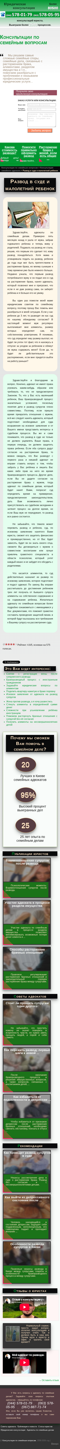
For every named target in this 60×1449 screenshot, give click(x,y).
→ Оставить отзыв (49, 1380)
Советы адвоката (8, 1426)
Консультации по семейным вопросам (19, 168)
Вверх (55, 1444)
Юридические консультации (13, 1430)
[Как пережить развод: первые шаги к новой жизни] (26, 1070)
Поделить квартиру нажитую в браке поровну (30, 691)
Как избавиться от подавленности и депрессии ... (27, 1098)
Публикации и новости (27, 1426)
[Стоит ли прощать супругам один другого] (26, 1023)
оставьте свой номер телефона (22, 1414)
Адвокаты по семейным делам (40, 1430)
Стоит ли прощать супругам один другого (27, 1004)
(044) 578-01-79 (19, 1403)
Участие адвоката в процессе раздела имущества (27, 904)
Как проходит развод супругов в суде (27, 1154)
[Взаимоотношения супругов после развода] (26, 880)
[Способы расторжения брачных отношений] (26, 969)
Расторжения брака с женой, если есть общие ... (48, 153)
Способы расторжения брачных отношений (27, 951)
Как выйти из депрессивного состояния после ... (27, 1198)
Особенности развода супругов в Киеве (27, 1245)
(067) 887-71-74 (34, 1407)
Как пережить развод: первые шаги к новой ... (27, 1051)
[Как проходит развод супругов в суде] (26, 1172)
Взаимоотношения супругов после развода (27, 862)
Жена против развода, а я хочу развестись (29, 701)
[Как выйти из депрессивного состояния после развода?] (26, 1217)
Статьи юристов (45, 1426)
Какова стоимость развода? (9, 150)
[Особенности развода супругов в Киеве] (26, 1264)
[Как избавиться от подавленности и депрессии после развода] (26, 1117)
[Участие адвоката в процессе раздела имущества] (26, 922)
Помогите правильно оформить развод (29, 151)
